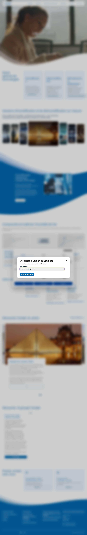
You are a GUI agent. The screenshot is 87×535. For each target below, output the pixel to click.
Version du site (23, 266)
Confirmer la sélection (27, 274)
